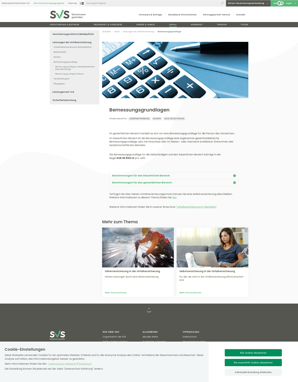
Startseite (106, 31)
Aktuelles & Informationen (182, 14)
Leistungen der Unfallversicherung (71, 42)
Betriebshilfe (60, 52)
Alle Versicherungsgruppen (48, 3)
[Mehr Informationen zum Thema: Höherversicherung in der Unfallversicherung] (138, 247)
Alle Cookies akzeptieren (253, 352)
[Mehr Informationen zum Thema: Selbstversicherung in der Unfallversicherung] (212, 247)
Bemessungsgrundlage (65, 61)
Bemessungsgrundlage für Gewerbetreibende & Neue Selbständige (75, 67)
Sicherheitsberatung (64, 100)
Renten (57, 57)
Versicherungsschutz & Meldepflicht (73, 34)
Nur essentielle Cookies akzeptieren (253, 362)
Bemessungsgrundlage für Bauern (69, 74)
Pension (222, 24)
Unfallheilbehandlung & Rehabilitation (73, 47)
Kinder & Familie (146, 24)
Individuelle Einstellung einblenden (253, 372)
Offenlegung (191, 331)
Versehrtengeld (61, 78)
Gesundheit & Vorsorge (108, 24)
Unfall (173, 24)
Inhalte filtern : (16, 3)
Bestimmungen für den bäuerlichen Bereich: (141, 175)
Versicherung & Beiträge (64, 24)
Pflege (244, 24)
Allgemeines (150, 331)
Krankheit (197, 24)
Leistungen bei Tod (63, 91)
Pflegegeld (59, 83)
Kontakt (240, 14)
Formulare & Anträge (150, 14)
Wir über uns (111, 331)
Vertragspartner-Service (216, 14)
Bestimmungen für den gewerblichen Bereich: (142, 182)
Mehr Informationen (116, 292)
